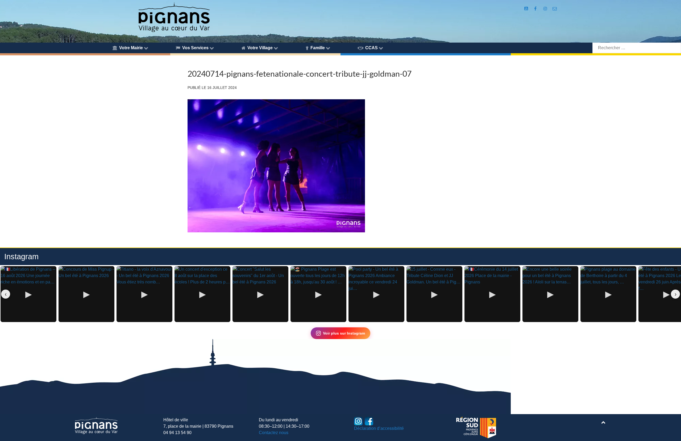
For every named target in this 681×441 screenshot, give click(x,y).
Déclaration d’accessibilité (379, 428)
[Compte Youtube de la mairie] (527, 9)
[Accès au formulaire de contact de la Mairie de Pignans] (554, 9)
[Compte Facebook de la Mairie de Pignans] (536, 9)
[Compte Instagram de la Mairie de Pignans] (546, 9)
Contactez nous (273, 432)
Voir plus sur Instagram (344, 333)
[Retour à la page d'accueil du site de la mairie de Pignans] (173, 16)
